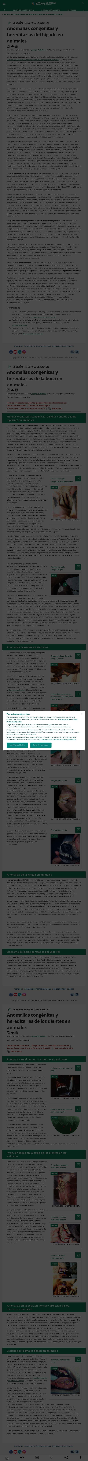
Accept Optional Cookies (17, 745)
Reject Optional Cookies (40, 745)
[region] (44, 730)
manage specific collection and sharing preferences (58, 739)
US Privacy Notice (64, 719)
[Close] (81, 713)
